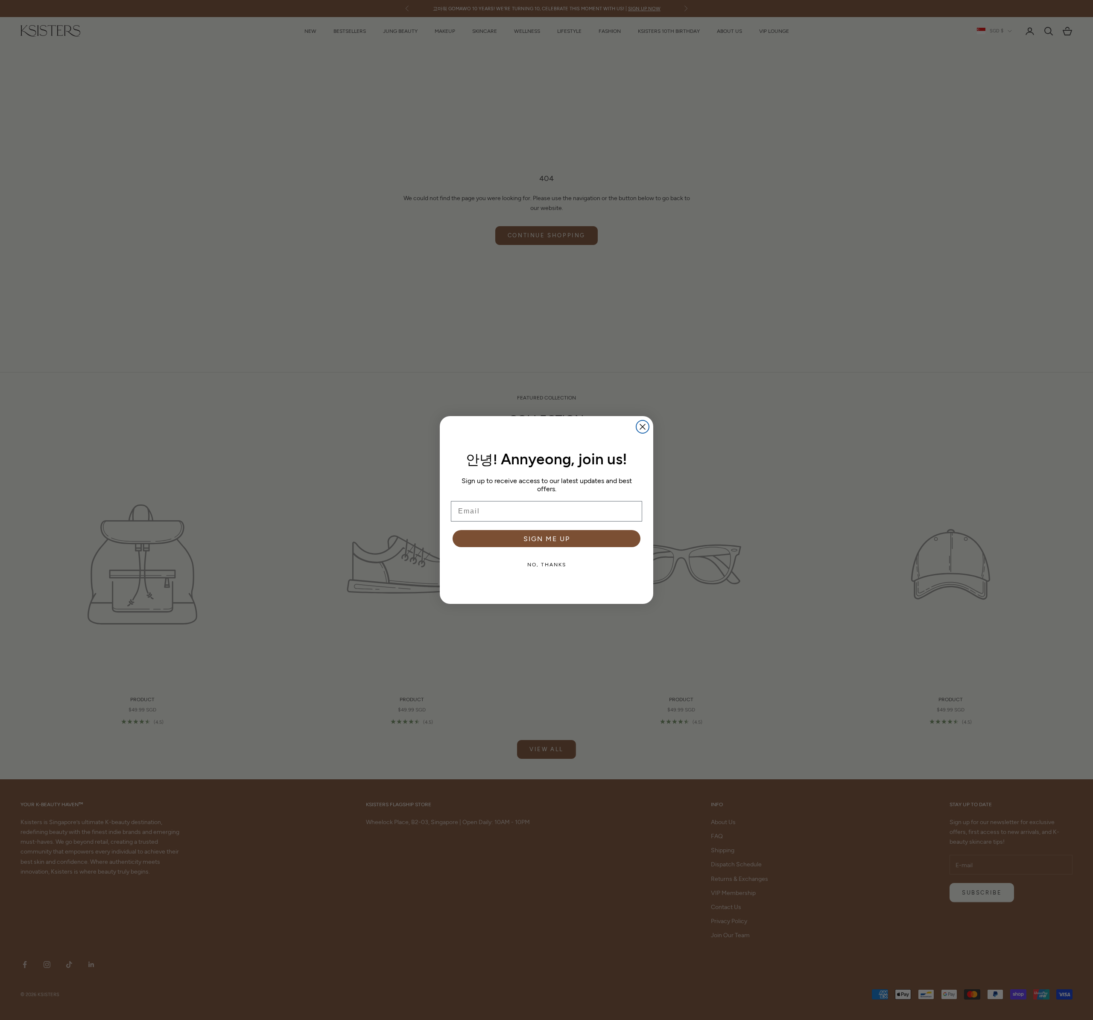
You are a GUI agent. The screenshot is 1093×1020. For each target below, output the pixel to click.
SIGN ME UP (546, 538)
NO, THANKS (546, 564)
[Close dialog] (642, 426)
